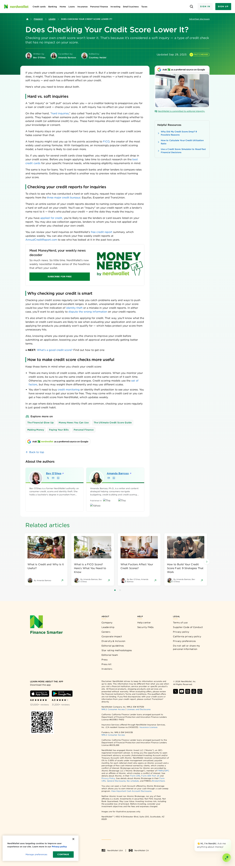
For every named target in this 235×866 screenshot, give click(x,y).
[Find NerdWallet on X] (175, 691)
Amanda (118, 473)
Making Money (35, 429)
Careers (106, 632)
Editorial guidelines (113, 645)
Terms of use (180, 622)
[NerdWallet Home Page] (16, 6)
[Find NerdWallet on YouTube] (181, 691)
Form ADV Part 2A (150, 776)
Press (105, 659)
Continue (63, 854)
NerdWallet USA (115, 850)
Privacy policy (181, 632)
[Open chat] (226, 857)
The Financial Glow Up (40, 422)
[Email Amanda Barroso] (109, 478)
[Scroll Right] (207, 562)
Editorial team (110, 655)
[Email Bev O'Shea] (53, 478)
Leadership (108, 627)
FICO (106, 141)
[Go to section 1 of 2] (115, 590)
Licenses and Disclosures (139, 709)
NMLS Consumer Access (113, 709)
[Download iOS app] (39, 693)
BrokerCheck (158, 781)
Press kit (106, 664)
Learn (52, 19)
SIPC (167, 770)
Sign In (205, 6)
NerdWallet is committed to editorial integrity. (181, 111)
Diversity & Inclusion (113, 641)
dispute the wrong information (87, 311)
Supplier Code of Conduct (188, 627)
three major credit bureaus (63, 197)
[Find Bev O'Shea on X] (48, 478)
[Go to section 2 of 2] (120, 590)
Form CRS (135, 776)
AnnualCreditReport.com (41, 239)
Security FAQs (145, 627)
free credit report (101, 232)
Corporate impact (112, 636)
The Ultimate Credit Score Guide (113, 422)
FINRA (160, 770)
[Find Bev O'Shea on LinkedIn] (58, 478)
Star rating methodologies (117, 650)
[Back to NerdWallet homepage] (27, 19)
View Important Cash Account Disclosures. (131, 791)
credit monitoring (69, 389)
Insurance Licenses (148, 727)
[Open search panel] (191, 6)
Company (107, 622)
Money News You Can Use (74, 422)
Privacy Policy (108, 778)
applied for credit (51, 217)
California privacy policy (187, 636)
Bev (53, 473)
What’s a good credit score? (55, 350)
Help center (144, 622)
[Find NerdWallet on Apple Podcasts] (193, 691)
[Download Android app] (62, 693)
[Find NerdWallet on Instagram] (187, 691)
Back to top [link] (36, 452)
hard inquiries (60, 113)
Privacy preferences (184, 641)
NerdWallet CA (141, 850)
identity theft (74, 307)
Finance (38, 19)
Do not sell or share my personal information (186, 647)
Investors (107, 669)
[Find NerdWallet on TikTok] (199, 691)
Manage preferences (36, 854)
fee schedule (133, 781)
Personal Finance (84, 429)
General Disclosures (116, 781)
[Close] (230, 839)
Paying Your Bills (59, 429)
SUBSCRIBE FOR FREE (60, 276)
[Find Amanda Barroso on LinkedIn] (114, 478)
